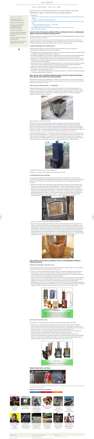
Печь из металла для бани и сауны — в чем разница (45, 24)
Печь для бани (35, 385)
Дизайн (59, 7)
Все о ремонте (47, 2)
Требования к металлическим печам (52, 385)
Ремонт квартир (42, 7)
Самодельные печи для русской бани (42, 26)
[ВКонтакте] (35, 392)
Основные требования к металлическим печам (44, 20)
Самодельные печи (73, 385)
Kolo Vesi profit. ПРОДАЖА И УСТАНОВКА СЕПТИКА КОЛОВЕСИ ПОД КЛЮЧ (17, 26)
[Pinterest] (46, 392)
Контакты (33, 435)
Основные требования (42, 385)
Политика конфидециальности (37, 436)
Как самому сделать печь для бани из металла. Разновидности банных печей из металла (53, 27)
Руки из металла (61, 385)
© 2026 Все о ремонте (13, 435)
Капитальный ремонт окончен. (17, 22)
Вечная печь (42, 387)
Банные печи (32, 387)
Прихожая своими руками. (16, 30)
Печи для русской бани (80, 385)
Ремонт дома (52, 7)
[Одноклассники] (57, 392)
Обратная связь (56, 435)
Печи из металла (37, 387)
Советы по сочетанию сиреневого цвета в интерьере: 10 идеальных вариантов (18, 34)
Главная (33, 7)
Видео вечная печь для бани (38, 29)
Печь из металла (67, 385)
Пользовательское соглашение (40, 435)
